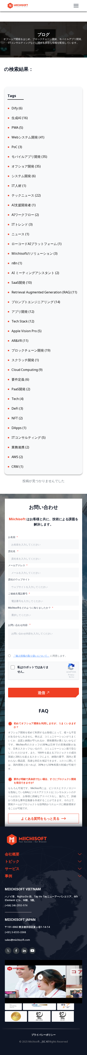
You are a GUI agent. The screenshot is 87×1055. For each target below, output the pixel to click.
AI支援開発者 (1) (24, 205)
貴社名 (12, 551)
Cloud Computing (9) (27, 369)
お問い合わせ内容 (18, 625)
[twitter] (8, 952)
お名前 (11, 537)
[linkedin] (24, 952)
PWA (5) (17, 127)
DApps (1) (19, 428)
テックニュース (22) (26, 195)
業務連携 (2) (20, 447)
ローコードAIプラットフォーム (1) (37, 244)
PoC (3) (17, 147)
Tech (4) (17, 399)
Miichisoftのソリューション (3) (34, 253)
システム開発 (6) (24, 176)
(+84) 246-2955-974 (16, 905)
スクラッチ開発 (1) (25, 360)
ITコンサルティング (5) (29, 437)
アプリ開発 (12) (23, 311)
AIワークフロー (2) (25, 214)
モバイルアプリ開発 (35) (29, 156)
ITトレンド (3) (22, 224)
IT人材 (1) (19, 185)
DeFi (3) (17, 408)
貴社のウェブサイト (19, 579)
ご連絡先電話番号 (18, 593)
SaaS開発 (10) (22, 282)
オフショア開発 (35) (26, 166)
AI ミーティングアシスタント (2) (35, 273)
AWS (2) (17, 457)
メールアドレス (16, 565)
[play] (43, 977)
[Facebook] (16, 952)
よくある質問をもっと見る (40, 818)
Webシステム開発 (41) (28, 137)
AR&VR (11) (20, 340)
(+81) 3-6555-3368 (15, 932)
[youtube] (32, 952)
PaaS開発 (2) (21, 389)
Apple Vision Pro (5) (26, 331)
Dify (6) (17, 108)
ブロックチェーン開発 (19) (31, 350)
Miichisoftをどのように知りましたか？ (29, 607)
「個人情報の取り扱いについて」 (31, 655)
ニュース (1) (20, 234)
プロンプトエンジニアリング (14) (36, 302)
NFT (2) (17, 418)
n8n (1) (17, 263)
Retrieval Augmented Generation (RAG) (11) (44, 292)
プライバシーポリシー (43, 1034)
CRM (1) (17, 466)
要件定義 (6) (20, 379)
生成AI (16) (20, 118)
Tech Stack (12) (23, 321)
